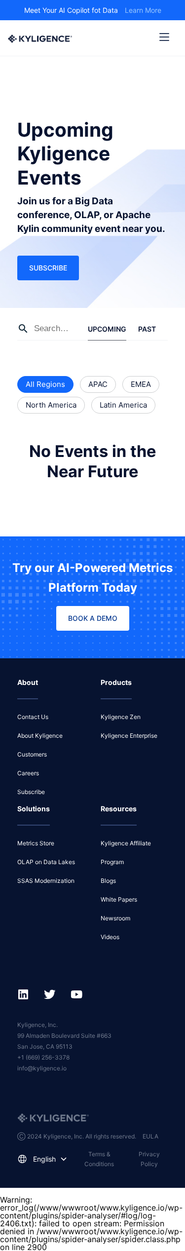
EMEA (141, 384)
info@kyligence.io (42, 1068)
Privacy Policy (149, 1159)
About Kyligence (40, 735)
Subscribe (48, 268)
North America (51, 405)
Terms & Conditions (99, 1159)
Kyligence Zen (121, 716)
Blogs (108, 880)
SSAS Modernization (45, 880)
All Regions (45, 384)
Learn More (143, 10)
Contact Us (32, 716)
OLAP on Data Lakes (46, 862)
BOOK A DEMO (92, 618)
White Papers (119, 899)
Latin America (123, 405)
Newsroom (115, 918)
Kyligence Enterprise (129, 735)
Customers (32, 754)
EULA (150, 1136)
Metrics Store (35, 843)
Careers (28, 773)
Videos (110, 937)
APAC (98, 384)
